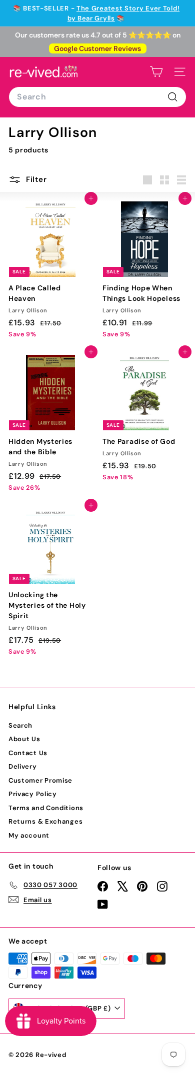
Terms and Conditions (46, 808)
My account (29, 835)
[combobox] (97, 96)
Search (20, 725)
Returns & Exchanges (45, 821)
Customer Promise (40, 780)
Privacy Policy (32, 794)
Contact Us (28, 753)
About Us (24, 739)
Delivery (22, 766)
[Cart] (156, 71)
